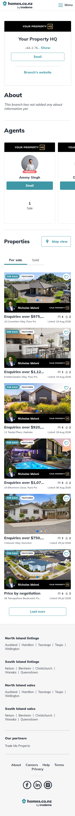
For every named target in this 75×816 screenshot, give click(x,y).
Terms (59, 765)
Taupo (59, 644)
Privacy (38, 769)
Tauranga (44, 644)
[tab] (15, 260)
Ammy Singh (29, 177)
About (16, 765)
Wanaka (10, 672)
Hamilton (28, 644)
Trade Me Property (17, 746)
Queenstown (29, 672)
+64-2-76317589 (32, 48)
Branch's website (37, 72)
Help (46, 765)
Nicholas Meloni (11, 305)
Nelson (9, 668)
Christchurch (43, 668)
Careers (32, 765)
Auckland (11, 644)
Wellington (12, 648)
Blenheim (25, 668)
